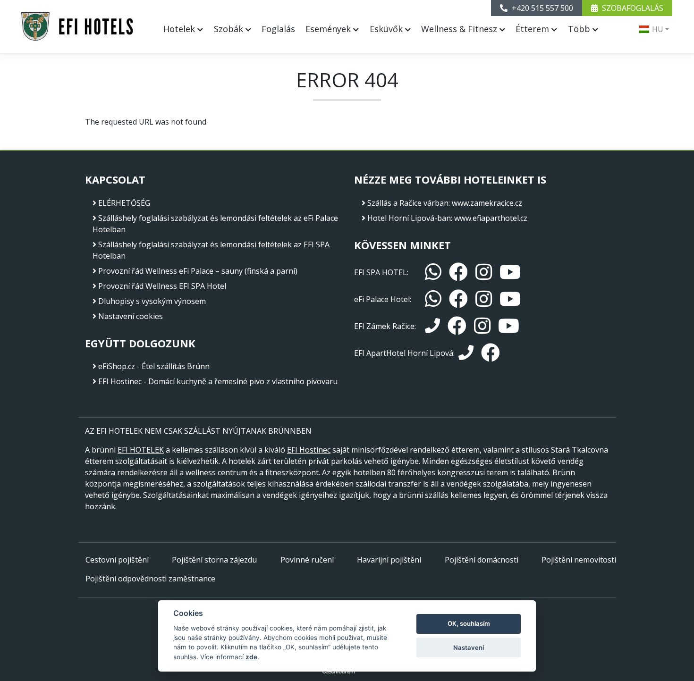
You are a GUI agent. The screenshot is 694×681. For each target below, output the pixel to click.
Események (329, 28)
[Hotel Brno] (77, 26)
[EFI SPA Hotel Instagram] (483, 272)
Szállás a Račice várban (408, 203)
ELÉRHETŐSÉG (124, 203)
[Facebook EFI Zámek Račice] (457, 326)
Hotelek (180, 28)
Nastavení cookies (130, 316)
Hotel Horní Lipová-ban (409, 218)
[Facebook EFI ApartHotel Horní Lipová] (490, 352)
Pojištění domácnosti (481, 560)
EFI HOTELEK (141, 450)
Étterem (533, 28)
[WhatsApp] (433, 272)
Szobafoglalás (631, 8)
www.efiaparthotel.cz (490, 218)
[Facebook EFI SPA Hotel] (458, 272)
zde (251, 657)
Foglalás (278, 28)
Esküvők (387, 28)
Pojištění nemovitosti (579, 560)
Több (580, 28)
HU (656, 29)
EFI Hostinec (308, 450)
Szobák (229, 28)
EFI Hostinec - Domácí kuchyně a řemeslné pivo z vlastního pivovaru (218, 381)
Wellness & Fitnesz (460, 28)
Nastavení (468, 647)
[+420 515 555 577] (466, 353)
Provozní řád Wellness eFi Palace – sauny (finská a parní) (197, 271)
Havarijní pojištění (389, 560)
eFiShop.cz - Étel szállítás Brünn (154, 366)
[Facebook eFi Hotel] (458, 299)
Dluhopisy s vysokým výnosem (152, 301)
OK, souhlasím (469, 623)
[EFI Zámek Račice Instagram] (482, 326)
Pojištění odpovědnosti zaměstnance (150, 578)
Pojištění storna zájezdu (214, 560)
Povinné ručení (307, 560)
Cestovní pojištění (117, 560)
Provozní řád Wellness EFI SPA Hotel (162, 286)
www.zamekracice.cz (487, 203)
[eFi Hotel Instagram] (483, 299)
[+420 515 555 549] (432, 326)
